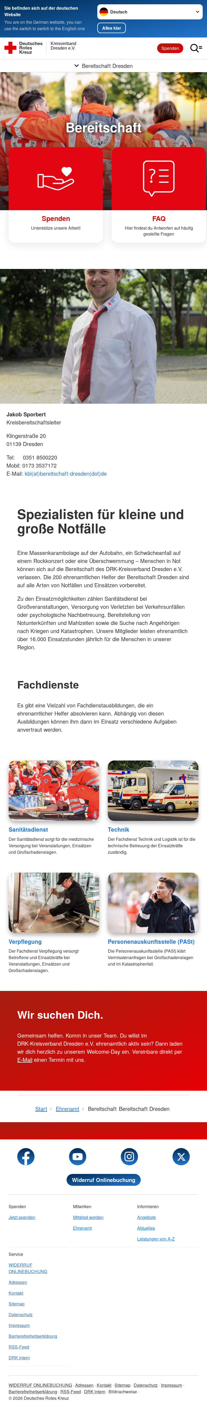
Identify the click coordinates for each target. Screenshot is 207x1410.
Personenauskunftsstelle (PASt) (151, 941)
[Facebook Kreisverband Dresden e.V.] (25, 1156)
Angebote (146, 1217)
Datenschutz (21, 1314)
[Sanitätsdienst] (54, 791)
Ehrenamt (82, 1228)
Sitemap (17, 1304)
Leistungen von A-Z (156, 1239)
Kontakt (16, 1293)
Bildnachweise (123, 1391)
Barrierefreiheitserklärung (33, 1336)
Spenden (170, 48)
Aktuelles (146, 1228)
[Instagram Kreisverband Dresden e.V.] (129, 1156)
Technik (118, 829)
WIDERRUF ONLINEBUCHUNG (28, 1268)
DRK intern (19, 1357)
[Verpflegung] (54, 903)
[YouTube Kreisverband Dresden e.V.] (77, 1156)
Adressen (18, 1282)
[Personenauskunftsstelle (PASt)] (153, 903)
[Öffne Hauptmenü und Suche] (196, 48)
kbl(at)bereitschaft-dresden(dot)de (66, 473)
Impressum (19, 1325)
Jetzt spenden (22, 1217)
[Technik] (153, 791)
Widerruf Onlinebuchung (103, 1180)
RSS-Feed (19, 1347)
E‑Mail (24, 1059)
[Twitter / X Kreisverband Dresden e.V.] (181, 1156)
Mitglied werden (88, 1217)
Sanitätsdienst (28, 829)
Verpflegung (25, 941)
